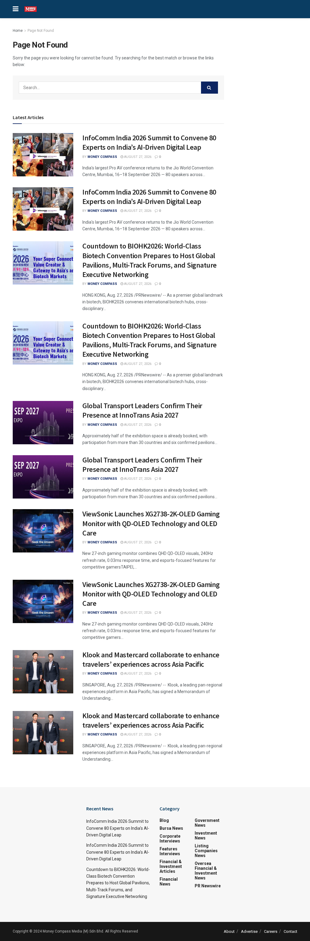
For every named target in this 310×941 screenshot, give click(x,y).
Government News (207, 823)
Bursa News (171, 828)
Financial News (169, 881)
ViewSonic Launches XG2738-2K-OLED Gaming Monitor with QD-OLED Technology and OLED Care (151, 523)
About (229, 931)
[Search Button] (209, 88)
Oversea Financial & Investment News (206, 870)
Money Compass (102, 157)
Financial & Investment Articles (171, 866)
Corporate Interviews (170, 838)
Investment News (206, 835)
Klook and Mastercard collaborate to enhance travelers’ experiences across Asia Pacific (150, 659)
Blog (164, 820)
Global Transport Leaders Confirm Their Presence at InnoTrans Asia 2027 (142, 410)
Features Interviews (170, 851)
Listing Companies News (206, 850)
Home (18, 30)
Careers (270, 931)
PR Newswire (208, 885)
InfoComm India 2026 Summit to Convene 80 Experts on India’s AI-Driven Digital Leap (149, 142)
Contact (290, 931)
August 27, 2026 (137, 157)
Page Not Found (41, 30)
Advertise (249, 931)
